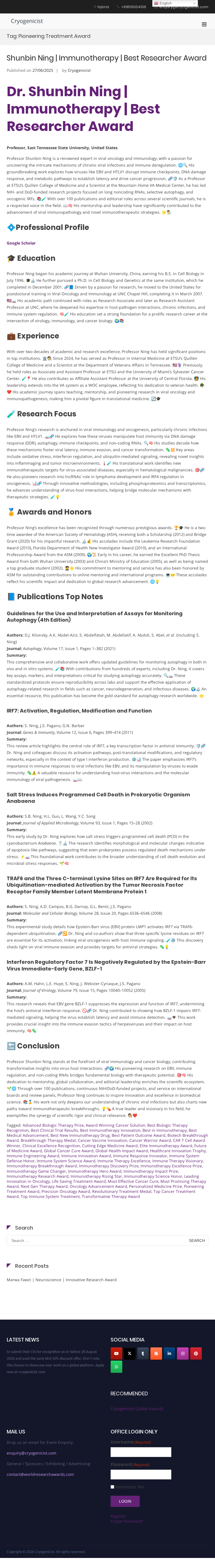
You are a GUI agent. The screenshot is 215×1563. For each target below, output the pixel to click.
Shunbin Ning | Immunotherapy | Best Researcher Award (107, 58)
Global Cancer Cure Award (69, 1150)
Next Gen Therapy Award (44, 1186)
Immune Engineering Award (33, 1155)
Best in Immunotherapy (164, 1130)
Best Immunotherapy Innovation (110, 1130)
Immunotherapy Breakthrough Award (42, 1165)
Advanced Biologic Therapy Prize (53, 1125)
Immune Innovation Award (86, 1155)
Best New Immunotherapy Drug (80, 1135)
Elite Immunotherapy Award (166, 1145)
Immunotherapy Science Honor (153, 1176)
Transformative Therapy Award (111, 1196)
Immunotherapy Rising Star (96, 1176)
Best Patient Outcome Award (138, 1135)
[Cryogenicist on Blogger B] (156, 1353)
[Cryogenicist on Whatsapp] (116, 1367)
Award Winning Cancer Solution (115, 1125)
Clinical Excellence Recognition (51, 1145)
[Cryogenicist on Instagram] (183, 1353)
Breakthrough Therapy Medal (48, 1140)
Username (131, 1442)
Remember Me (129, 1487)
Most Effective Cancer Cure (133, 1181)
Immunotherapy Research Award (38, 1176)
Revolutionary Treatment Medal (121, 1191)
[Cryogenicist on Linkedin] (169, 1353)
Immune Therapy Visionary (177, 1160)
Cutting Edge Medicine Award (110, 1145)
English (165, 3)
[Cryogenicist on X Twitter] (129, 1353)
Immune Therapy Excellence (123, 1160)
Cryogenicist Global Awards (137, 1408)
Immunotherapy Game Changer (36, 1171)
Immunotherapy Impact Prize (150, 1171)
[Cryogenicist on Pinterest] (196, 1353)
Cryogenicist (27, 21)
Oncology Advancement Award (98, 1186)
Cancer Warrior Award (150, 1140)
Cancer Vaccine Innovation (102, 1140)
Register (118, 1516)
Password (130, 1464)
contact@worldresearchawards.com (40, 1474)
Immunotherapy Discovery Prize (109, 1165)
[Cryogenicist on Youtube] (116, 1353)
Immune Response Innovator (140, 1155)
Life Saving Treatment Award (79, 1181)
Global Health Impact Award (121, 1150)
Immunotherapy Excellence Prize (171, 1165)
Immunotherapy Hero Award (94, 1171)
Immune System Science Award (66, 1160)
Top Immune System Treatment (50, 1196)
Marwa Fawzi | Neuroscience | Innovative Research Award (62, 1279)
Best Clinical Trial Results (54, 1130)
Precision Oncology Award (65, 1191)
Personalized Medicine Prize (155, 1186)
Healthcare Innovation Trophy (178, 1150)
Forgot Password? (127, 1521)
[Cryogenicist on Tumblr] (143, 1353)
